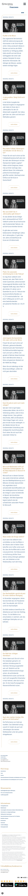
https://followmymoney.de (5, 761)
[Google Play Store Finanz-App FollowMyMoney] (21, 880)
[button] (26, 877)
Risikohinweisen (19, 860)
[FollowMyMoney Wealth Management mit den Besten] (7, 3)
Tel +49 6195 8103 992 (5, 870)
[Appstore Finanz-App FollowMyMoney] (7, 880)
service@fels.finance (4, 759)
